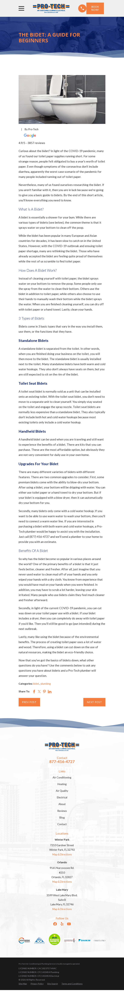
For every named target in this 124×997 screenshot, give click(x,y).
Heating (62, 784)
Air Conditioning (62, 777)
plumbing (46, 683)
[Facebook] (55, 924)
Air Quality (62, 790)
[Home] (51, 8)
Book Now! (95, 8)
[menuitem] (23, 984)
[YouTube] (69, 924)
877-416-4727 (62, 761)
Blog (62, 817)
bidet (36, 683)
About (62, 804)
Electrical (62, 797)
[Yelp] (62, 924)
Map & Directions (62, 854)
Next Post (94, 702)
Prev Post (29, 702)
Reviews (62, 810)
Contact (62, 824)
